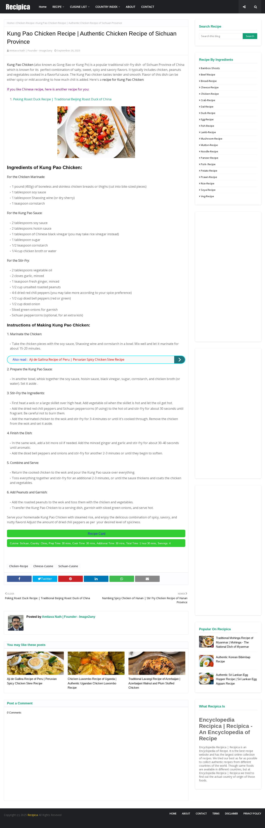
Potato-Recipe (209, 170)
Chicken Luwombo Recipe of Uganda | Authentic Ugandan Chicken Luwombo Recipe (92, 683)
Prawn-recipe (209, 177)
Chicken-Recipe (25, 23)
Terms (215, 813)
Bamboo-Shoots (210, 68)
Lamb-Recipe (208, 132)
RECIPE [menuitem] (56, 7)
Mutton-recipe (209, 145)
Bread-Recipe (209, 81)
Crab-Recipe (208, 100)
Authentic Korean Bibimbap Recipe (233, 659)
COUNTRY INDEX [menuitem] (106, 7)
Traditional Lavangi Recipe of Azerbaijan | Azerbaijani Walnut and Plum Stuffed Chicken (154, 683)
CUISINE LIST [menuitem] (78, 7)
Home (10, 23)
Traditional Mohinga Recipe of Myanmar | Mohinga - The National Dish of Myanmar (234, 642)
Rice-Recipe (207, 183)
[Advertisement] (228, 276)
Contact (201, 813)
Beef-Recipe (208, 74)
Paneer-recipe (209, 158)
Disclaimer (231, 813)
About (186, 813)
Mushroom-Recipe (211, 138)
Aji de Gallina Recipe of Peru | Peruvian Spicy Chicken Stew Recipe (76, 359)
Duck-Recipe (208, 113)
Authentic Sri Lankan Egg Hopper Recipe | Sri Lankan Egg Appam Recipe (236, 679)
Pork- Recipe (208, 164)
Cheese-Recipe (210, 87)
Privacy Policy (252, 813)
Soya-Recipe (208, 190)
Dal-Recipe (207, 106)
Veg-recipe (207, 196)
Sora (20, 823)
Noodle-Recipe (209, 151)
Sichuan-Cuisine (68, 566)
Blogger (47, 823)
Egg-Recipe (207, 119)
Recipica (33, 815)
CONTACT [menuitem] (147, 7)
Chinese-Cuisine (43, 566)
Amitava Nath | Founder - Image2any (30, 50)
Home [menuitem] (43, 7)
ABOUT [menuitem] (130, 7)
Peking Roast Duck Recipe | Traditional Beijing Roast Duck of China (62, 99)
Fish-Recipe (207, 126)
